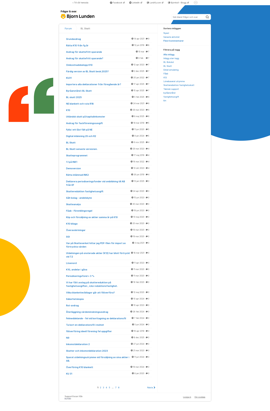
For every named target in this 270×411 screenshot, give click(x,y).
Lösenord (107, 263)
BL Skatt (107, 142)
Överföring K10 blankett (107, 367)
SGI (107, 236)
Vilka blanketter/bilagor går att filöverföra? (107, 292)
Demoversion (107, 168)
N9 (107, 337)
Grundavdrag (107, 39)
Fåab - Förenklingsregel (107, 210)
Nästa (150, 387)
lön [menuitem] (164, 100)
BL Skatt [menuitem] (167, 66)
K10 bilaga (107, 223)
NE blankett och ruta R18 (107, 103)
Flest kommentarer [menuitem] (173, 41)
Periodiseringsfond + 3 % (107, 276)
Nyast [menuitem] (166, 33)
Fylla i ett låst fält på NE (107, 129)
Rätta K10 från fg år (107, 45)
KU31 (107, 77)
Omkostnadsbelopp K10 (107, 65)
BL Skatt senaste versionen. (107, 149)
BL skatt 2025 (107, 97)
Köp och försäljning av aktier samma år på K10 (107, 217)
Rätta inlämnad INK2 (107, 174)
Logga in (187, 397)
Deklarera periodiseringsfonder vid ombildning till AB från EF (107, 183)
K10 (107, 110)
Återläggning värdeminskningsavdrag (107, 312)
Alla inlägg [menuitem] (168, 54)
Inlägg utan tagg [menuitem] (171, 58)
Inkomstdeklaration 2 (107, 344)
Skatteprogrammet (107, 155)
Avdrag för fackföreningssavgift (107, 123)
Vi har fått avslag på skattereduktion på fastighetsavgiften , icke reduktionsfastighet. (107, 284)
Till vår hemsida (81, 2)
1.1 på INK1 (107, 162)
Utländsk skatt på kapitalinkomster (107, 116)
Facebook (118, 2)
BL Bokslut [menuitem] (168, 62)
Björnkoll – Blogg (179, 2)
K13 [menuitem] (165, 77)
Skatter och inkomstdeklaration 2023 (107, 350)
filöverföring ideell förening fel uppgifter (107, 331)
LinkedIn (136, 2)
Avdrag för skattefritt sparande (107, 52)
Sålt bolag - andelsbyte (107, 197)
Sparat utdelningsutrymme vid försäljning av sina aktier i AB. (107, 359)
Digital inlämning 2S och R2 (107, 136)
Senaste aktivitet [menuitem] (171, 37)
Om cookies (199, 397)
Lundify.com (155, 2)
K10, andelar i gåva (107, 269)
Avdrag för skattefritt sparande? (107, 58)
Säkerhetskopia (107, 299)
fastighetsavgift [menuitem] (171, 97)
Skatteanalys (107, 204)
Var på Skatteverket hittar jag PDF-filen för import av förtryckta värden (107, 245)
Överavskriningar (107, 230)
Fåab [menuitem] (165, 73)
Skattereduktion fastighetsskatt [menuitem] (178, 85)
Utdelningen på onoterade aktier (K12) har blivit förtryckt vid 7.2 (107, 255)
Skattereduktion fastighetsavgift (107, 191)
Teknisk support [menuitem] (171, 89)
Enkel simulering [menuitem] (171, 70)
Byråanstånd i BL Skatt (107, 90)
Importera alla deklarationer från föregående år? (107, 84)
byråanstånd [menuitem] (169, 93)
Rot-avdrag (107, 305)
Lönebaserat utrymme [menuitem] (174, 81)
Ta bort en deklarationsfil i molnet (107, 324)
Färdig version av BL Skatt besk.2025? (107, 71)
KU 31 (107, 373)
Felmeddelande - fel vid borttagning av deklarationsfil (107, 318)
